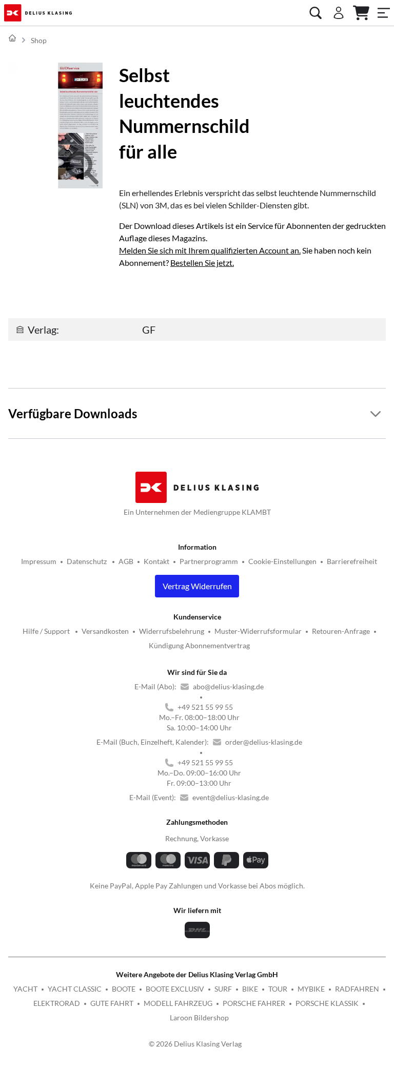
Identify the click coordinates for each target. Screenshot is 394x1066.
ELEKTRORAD (56, 1003)
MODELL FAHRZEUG (178, 1003)
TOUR (277, 988)
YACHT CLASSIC (75, 988)
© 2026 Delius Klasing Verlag (195, 1043)
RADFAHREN (357, 988)
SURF (223, 988)
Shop (39, 40)
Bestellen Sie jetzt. (202, 262)
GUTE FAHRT (111, 1003)
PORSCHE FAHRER (254, 1003)
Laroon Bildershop (199, 1017)
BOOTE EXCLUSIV (175, 988)
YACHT (25, 988)
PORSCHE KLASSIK (327, 1003)
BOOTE (123, 988)
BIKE (250, 988)
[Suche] (315, 13)
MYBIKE (311, 988)
